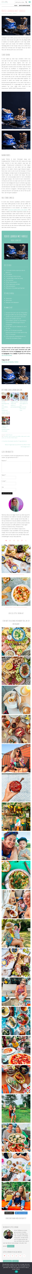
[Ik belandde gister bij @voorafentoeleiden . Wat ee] (16, 700)
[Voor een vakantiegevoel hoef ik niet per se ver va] (16, 758)
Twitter (15, 353)
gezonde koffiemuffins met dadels (18, 209)
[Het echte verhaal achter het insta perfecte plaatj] (16, 1108)
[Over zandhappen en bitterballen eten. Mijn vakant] (16, 992)
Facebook (18, 351)
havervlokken (18, 436)
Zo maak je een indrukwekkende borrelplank (16, 574)
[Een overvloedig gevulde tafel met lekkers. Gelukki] (16, 729)
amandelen (6, 436)
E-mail (4, 481)
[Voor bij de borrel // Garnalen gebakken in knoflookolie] (16, 591)
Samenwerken (7, 1261)
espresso (10, 436)
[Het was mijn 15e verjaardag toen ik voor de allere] (16, 1137)
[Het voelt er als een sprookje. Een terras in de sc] (16, 1021)
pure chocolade (8, 437)
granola (13, 436)
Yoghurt (15, 437)
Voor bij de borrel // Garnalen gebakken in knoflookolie (16, 607)
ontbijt (28, 436)
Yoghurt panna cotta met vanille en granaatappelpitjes (15, 404)
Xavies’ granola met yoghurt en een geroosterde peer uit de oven (24, 406)
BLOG (16, 5)
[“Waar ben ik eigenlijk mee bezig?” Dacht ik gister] (16, 933)
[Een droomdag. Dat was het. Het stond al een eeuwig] (16, 1167)
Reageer (15, 13)
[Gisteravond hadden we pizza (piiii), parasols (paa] (16, 1050)
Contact (15, 1261)
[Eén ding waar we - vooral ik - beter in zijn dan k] (16, 1079)
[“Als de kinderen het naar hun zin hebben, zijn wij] (16, 1196)
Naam (4, 475)
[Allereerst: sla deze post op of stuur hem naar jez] (16, 641)
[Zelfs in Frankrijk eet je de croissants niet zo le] (16, 904)
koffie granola (24, 436)
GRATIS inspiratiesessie (24, 5)
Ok (16, 1271)
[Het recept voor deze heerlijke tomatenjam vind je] (16, 787)
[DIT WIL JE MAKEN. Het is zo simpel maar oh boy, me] (16, 875)
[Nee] (30, 1268)
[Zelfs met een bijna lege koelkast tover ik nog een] (16, 962)
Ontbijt (7, 434)
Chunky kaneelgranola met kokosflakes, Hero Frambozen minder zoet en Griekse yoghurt (6, 407)
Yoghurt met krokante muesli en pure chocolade (6, 428)
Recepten (10, 434)
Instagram (6, 353)
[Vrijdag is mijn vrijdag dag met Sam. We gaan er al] (16, 816)
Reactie (4, 460)
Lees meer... (11, 1246)
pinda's (3, 437)
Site (3, 487)
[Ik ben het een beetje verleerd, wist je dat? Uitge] (16, 846)
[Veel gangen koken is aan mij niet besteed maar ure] (16, 671)
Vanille (12, 437)
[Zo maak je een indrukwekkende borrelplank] (16, 559)
